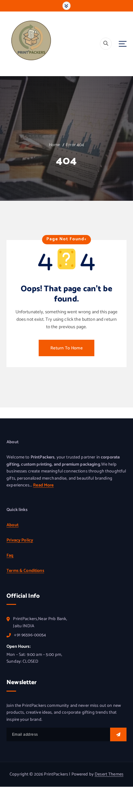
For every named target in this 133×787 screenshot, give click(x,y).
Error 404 (75, 145)
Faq (9, 555)
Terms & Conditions (25, 570)
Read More (43, 485)
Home (54, 145)
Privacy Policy (19, 540)
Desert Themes (109, 774)
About (12, 525)
